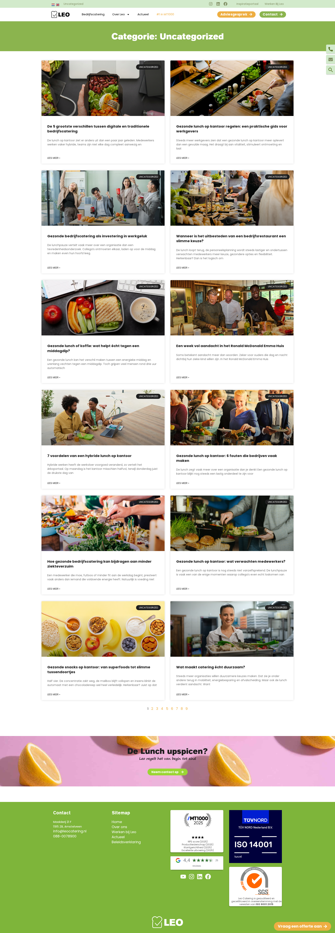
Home (117, 821)
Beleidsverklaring (126, 842)
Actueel (143, 14)
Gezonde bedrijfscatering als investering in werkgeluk (97, 236)
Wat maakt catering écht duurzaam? (210, 667)
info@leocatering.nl (69, 831)
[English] (58, 4)
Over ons (119, 826)
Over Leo (118, 14)
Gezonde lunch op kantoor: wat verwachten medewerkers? (230, 561)
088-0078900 (64, 836)
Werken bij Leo (124, 831)
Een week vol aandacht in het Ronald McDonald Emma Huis (230, 345)
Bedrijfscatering (93, 14)
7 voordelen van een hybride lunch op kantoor (89, 455)
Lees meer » (53, 158)
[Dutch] (53, 4)
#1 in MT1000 (165, 14)
